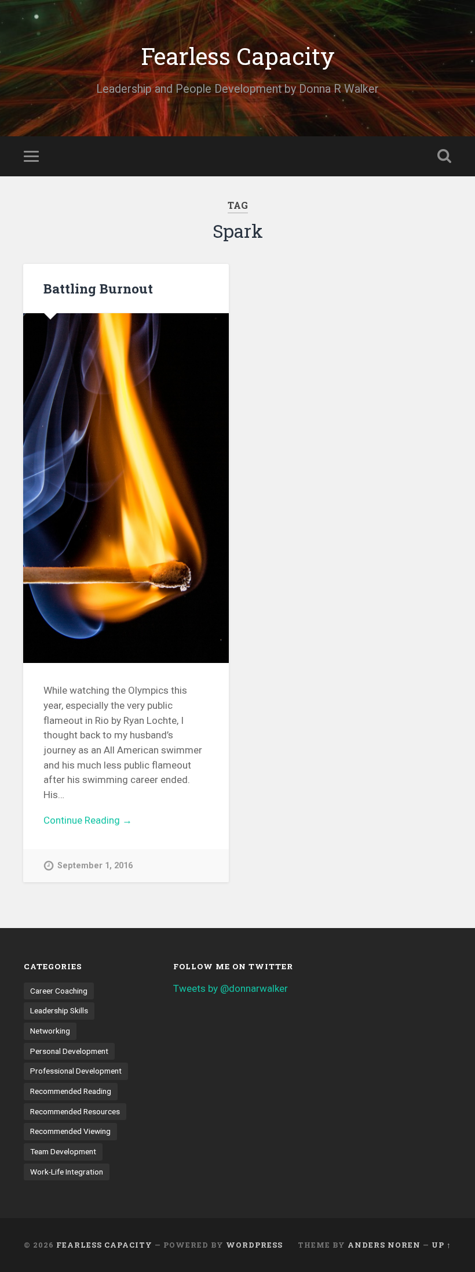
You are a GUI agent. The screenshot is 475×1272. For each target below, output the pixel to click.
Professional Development (76, 1070)
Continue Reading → (87, 820)
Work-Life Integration (66, 1171)
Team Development (63, 1151)
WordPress (254, 1244)
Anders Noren (384, 1244)
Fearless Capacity (238, 56)
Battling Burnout (98, 288)
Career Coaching (58, 990)
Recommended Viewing (70, 1131)
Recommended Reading (70, 1091)
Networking (50, 1030)
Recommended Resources (75, 1111)
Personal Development (69, 1051)
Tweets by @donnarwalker (230, 988)
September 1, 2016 (95, 866)
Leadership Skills (59, 1010)
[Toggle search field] (444, 156)
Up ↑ (441, 1244)
